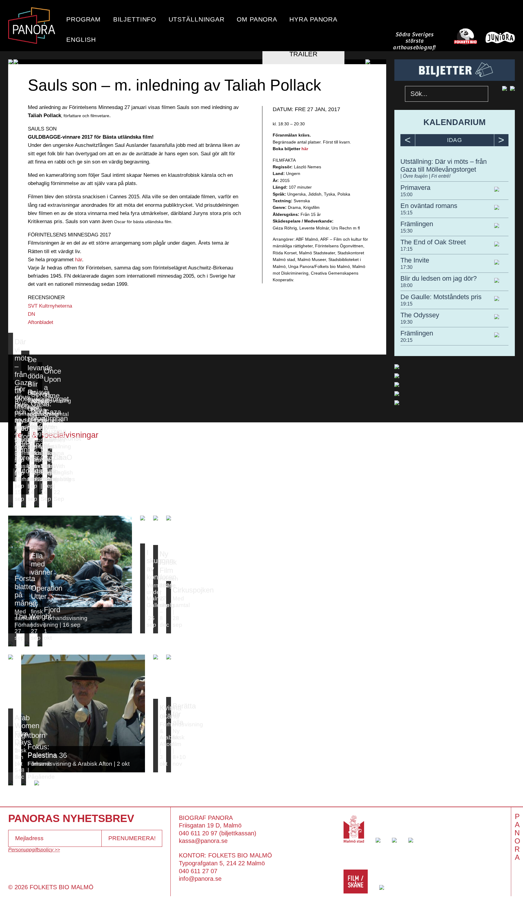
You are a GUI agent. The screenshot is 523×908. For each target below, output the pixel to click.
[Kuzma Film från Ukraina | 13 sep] (40, 479)
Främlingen (416, 224)
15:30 (406, 230)
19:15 (406, 303)
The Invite (414, 260)
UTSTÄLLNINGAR (197, 19)
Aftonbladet (40, 322)
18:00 (406, 285)
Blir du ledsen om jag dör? (438, 278)
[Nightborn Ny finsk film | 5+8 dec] (10, 783)
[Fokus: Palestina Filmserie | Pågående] (23, 783)
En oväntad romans (428, 206)
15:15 (406, 212)
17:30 (406, 267)
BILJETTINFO (134, 19)
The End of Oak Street (433, 242)
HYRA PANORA (313, 19)
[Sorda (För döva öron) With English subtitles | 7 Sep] (27, 466)
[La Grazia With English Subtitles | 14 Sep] (36, 505)
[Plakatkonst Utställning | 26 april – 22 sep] (40, 492)
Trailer (303, 54)
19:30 (406, 322)
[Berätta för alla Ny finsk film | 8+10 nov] (168, 657)
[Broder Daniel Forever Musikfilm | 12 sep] (10, 492)
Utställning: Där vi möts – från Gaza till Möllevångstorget (443, 165)
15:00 (406, 194)
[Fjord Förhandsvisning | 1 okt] (40, 644)
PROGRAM (83, 19)
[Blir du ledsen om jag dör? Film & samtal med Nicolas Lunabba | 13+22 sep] (25, 492)
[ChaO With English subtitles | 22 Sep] (49, 505)
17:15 (406, 249)
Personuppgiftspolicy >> (34, 849)
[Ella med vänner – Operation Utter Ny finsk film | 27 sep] (27, 644)
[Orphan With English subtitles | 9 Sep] (40, 466)
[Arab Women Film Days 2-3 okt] (10, 657)
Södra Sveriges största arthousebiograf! (414, 41)
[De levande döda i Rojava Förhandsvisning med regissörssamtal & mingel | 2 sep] (25, 453)
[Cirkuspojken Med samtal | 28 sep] (168, 518)
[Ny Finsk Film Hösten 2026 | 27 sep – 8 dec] (155, 518)
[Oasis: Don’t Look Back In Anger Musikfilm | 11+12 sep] (27, 479)
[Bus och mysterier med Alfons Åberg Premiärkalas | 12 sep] (12, 479)
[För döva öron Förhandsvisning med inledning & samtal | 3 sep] (12, 466)
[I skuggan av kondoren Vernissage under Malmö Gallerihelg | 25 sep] (142, 518)
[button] (21, 61)
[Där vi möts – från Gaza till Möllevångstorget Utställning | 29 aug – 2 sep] (10, 453)
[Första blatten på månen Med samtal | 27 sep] (12, 644)
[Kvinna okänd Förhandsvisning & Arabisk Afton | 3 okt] (155, 657)
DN (31, 314)
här (78, 259)
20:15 (406, 340)
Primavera (415, 187)
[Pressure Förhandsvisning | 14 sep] (23, 505)
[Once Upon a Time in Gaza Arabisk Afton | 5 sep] (40, 453)
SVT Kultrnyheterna (51, 306)
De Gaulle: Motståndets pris (441, 297)
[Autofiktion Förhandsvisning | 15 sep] (10, 505)
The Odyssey (419, 315)
